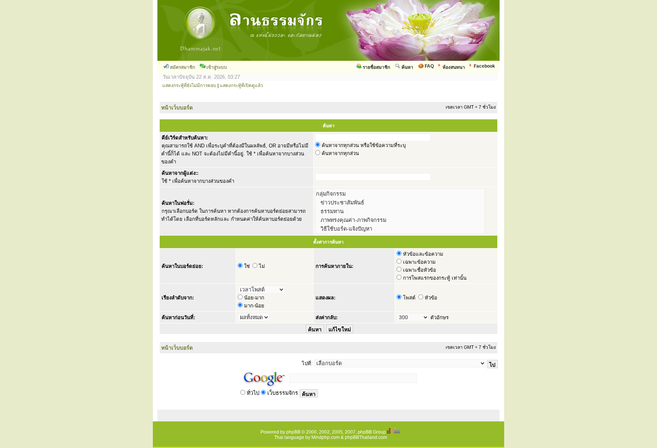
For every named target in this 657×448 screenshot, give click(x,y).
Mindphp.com (325, 437)
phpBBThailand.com (366, 437)
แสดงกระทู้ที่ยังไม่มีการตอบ (189, 85)
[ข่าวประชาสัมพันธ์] (400, 202)
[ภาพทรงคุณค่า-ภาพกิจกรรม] (400, 219)
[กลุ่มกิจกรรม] (400, 193)
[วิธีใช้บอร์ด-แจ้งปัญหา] (400, 228)
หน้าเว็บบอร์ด (177, 107)
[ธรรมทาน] (400, 211)
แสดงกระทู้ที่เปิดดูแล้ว (241, 85)
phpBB (293, 432)
